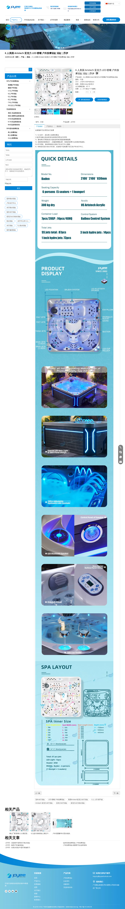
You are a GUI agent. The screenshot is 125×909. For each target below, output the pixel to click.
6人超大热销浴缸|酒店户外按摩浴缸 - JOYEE (41, 833)
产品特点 (49, 126)
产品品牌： (67, 122)
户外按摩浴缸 (67, 878)
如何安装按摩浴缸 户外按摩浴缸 (74, 843)
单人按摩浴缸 (12, 132)
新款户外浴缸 (12, 88)
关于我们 (37, 890)
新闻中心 (37, 897)
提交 (18, 188)
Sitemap (75, 907)
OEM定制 (92, 3)
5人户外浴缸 (12, 96)
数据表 (59, 126)
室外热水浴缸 (11, 198)
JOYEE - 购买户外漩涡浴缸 (15, 845)
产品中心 (37, 881)
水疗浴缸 (10, 225)
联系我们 (37, 900)
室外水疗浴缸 (11, 212)
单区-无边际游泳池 (14, 113)
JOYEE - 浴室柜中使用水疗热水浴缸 (18, 843)
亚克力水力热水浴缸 (14, 216)
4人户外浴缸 (12, 93)
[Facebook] (6, 891)
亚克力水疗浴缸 (61, 803)
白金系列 (66, 881)
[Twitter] (9, 891)
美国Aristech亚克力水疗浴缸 (78, 799)
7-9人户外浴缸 (13, 102)
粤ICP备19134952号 (85, 907)
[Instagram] (16, 891)
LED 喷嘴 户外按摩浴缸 (56, 799)
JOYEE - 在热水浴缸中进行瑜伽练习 (18, 847)
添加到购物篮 (102, 99)
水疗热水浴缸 (11, 207)
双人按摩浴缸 (12, 135)
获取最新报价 (111, 20)
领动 (71, 907)
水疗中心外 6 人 (23, 221)
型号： (38, 122)
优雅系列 (66, 884)
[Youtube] (13, 891)
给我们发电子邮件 (103, 873)
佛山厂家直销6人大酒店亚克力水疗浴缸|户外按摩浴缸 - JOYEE (19, 833)
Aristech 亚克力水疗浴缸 (44, 803)
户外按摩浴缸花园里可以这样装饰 (75, 845)
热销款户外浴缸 (13, 85)
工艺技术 (92, 11)
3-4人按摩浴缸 (13, 138)
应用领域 (37, 884)
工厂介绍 (92, 7)
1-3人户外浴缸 (13, 91)
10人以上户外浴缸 (14, 105)
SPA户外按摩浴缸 (12, 81)
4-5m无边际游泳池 (14, 119)
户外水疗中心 (11, 203)
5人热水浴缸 (21, 225)
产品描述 (39, 126)
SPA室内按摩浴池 (12, 128)
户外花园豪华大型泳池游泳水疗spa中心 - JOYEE (62, 833)
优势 (35, 887)
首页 (35, 878)
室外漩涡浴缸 (11, 230)
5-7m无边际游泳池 (14, 122)
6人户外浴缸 (12, 99)
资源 (35, 893)
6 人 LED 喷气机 (97, 799)
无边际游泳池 (11, 109)
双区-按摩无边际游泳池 (16, 116)
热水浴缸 (10, 221)
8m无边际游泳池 (14, 125)
